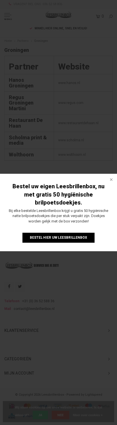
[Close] (111, 180)
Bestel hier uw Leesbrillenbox (58, 238)
